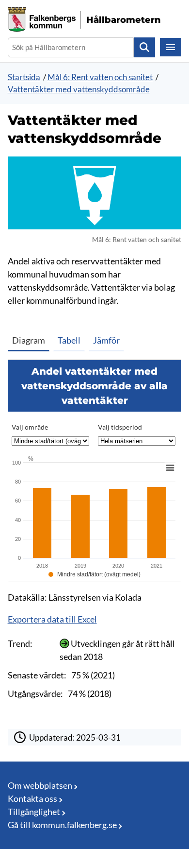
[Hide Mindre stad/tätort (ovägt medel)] (94, 574)
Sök (144, 47)
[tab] (30, 338)
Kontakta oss (32, 798)
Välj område (30, 427)
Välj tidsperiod (120, 427)
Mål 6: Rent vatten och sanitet (100, 77)
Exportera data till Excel (52, 619)
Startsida (24, 77)
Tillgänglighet (34, 811)
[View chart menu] (169, 468)
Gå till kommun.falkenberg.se (62, 824)
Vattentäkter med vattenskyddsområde (79, 89)
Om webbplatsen (40, 785)
